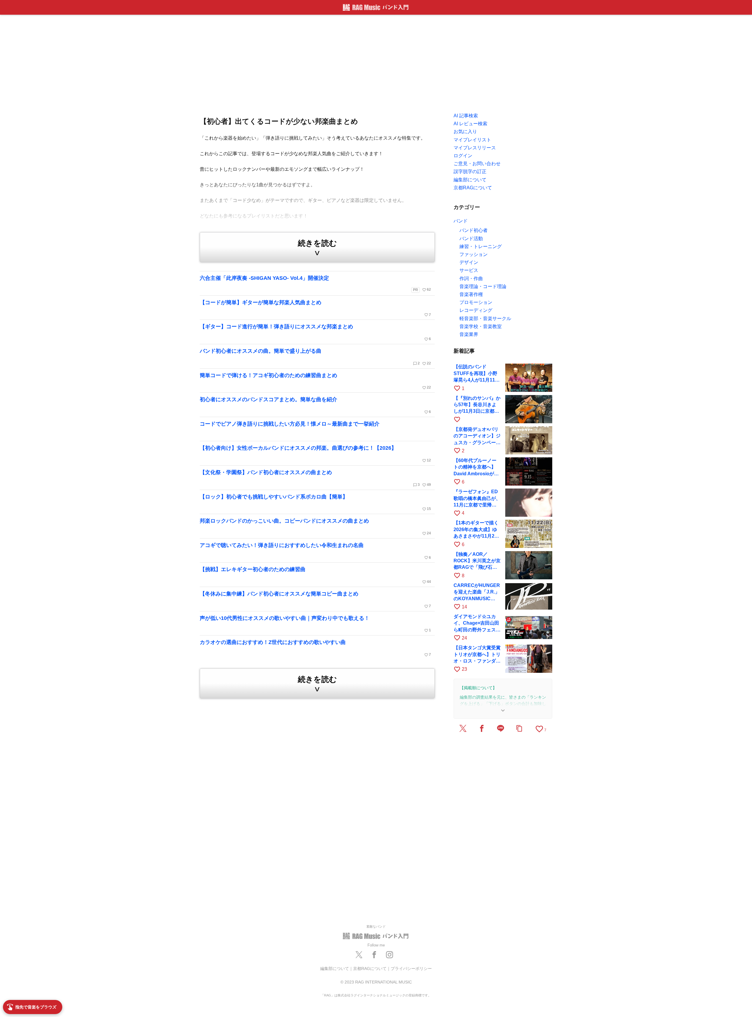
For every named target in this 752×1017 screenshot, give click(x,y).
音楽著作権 (471, 294)
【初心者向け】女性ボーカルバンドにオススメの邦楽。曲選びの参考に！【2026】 (315, 454)
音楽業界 (468, 334)
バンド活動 (471, 238)
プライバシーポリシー (411, 968)
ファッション (473, 254)
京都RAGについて (370, 968)
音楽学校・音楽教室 (480, 326)
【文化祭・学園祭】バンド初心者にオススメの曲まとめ (315, 478)
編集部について (334, 968)
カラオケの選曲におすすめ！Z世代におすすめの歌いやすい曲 (315, 648)
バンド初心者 (473, 230)
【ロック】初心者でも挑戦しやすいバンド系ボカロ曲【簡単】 (315, 502)
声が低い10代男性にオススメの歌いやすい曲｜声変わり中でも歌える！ (315, 624)
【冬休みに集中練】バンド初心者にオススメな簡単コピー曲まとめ (315, 599)
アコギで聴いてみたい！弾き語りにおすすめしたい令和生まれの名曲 (315, 551)
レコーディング (475, 310)
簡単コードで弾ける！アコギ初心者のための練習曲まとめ (315, 381)
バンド (461, 220)
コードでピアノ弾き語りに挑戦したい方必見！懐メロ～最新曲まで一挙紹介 (290, 424)
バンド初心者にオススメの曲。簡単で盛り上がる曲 (315, 357)
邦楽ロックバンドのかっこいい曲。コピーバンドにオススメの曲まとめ (315, 527)
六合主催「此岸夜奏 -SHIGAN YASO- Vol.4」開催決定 (315, 283)
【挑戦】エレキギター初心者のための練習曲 (315, 575)
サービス (468, 270)
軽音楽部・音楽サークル (485, 318)
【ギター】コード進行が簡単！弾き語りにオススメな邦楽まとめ (315, 332)
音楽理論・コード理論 (482, 286)
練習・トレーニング (480, 246)
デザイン (468, 262)
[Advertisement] (376, 62)
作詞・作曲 (471, 278)
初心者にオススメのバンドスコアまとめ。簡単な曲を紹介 (315, 405)
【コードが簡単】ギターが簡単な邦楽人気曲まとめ (315, 308)
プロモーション (475, 302)
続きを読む (317, 248)
